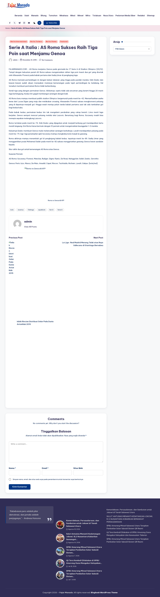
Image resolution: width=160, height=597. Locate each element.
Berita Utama (51, 41)
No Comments (47, 60)
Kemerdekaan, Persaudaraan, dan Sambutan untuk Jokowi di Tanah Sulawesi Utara (82, 523)
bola (11, 210)
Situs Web (78, 468)
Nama (12, 468)
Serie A (60, 210)
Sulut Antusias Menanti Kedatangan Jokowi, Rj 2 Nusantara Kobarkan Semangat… (83, 537)
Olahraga (31, 210)
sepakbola (41, 210)
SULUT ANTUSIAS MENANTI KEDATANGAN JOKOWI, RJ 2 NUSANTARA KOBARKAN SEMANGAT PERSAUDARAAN (130, 519)
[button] (52, 23)
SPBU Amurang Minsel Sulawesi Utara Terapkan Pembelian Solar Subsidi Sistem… (84, 550)
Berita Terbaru (36, 41)
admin (28, 221)
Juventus (21, 210)
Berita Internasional (19, 41)
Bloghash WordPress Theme (104, 592)
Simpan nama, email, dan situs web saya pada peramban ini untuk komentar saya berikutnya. (48, 479)
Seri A (51, 210)
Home (7, 28)
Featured (64, 41)
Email (45, 468)
